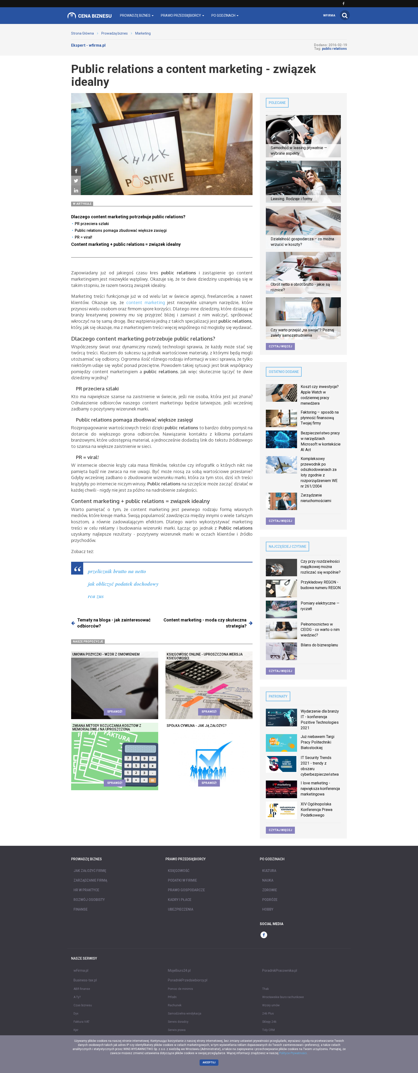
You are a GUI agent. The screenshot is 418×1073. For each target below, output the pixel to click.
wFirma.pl (81, 970)
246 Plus (268, 1013)
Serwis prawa (177, 1030)
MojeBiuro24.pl (179, 970)
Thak (265, 989)
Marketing (143, 33)
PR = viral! (83, 237)
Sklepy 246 (269, 1021)
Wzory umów (271, 1005)
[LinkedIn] (76, 190)
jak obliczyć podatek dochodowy (123, 583)
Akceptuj (209, 1062)
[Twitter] (76, 181)
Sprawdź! (114, 711)
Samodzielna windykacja (184, 1013)
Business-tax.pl (85, 980)
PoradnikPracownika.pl (279, 970)
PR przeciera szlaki (92, 223)
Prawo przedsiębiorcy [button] (181, 15)
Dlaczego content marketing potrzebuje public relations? (128, 216)
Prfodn (172, 997)
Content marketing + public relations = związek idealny (126, 244)
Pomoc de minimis (180, 989)
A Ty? (77, 997)
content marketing (145, 302)
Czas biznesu (83, 1005)
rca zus (96, 596)
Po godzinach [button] (223, 15)
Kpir (76, 1030)
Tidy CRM (268, 1030)
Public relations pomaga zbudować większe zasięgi (121, 230)
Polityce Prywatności (293, 1053)
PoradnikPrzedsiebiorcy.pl (187, 980)
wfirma (329, 15)
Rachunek (174, 1005)
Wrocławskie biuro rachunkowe (283, 997)
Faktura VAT (82, 1021)
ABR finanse (82, 989)
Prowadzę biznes (114, 33)
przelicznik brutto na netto (117, 571)
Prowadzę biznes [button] (135, 15)
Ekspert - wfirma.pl (88, 45)
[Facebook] (76, 171)
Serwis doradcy (178, 1021)
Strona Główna (82, 33)
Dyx (76, 1013)
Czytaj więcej (280, 346)
